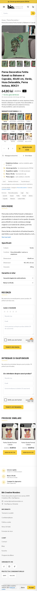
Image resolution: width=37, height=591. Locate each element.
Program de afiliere (8, 555)
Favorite (4, 551)
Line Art (5, 196)
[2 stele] (7, 311)
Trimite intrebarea (13, 407)
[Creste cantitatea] (12, 148)
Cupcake (5, 198)
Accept (31, 587)
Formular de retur (7, 531)
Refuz (23, 587)
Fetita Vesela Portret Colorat (10, 443)
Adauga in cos (27, 148)
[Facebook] (4, 566)
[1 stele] (4, 311)
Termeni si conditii (7, 513)
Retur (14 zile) (6, 527)
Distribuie (28, 155)
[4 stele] (13, 311)
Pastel (24, 196)
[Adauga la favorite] (15, 426)
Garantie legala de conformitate (14, 278)
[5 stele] (16, 311)
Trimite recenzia (12, 347)
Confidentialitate (7, 517)
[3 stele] (10, 311)
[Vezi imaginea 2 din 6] (12, 63)
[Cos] (33, 7)
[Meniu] (4, 7)
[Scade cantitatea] (4, 148)
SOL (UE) (12, 575)
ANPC (4, 575)
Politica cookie (6, 522)
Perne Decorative (12, 20)
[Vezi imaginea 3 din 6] (19, 63)
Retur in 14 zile (8, 283)
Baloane (12, 198)
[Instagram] (9, 566)
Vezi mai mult (6, 237)
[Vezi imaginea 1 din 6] (5, 63)
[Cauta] (33, 13)
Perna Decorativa (13, 193)
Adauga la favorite (11, 155)
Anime (30, 196)
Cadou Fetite (21, 198)
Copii (22, 193)
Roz (27, 193)
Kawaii (12, 196)
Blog (3, 546)
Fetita (18, 196)
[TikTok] (14, 566)
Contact (4, 541)
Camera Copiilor (6, 189)
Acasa (4, 20)
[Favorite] (28, 7)
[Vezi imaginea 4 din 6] (27, 63)
